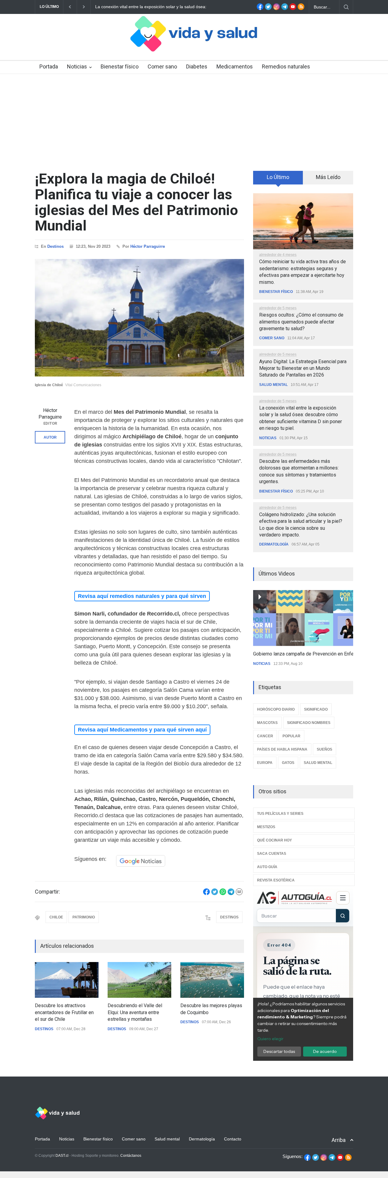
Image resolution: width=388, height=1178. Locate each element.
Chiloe (56, 917)
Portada (48, 66)
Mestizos (266, 827)
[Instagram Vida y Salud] (276, 8)
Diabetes (196, 66)
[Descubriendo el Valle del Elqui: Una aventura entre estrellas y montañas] (139, 980)
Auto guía (267, 867)
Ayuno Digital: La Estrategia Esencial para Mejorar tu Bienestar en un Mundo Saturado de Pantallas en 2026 (302, 368)
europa (265, 763)
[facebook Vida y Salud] (260, 8)
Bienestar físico (120, 66)
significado (316, 709)
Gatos (288, 763)
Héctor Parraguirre (147, 246)
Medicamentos (234, 66)
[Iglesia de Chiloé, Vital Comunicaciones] (139, 318)
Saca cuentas (271, 853)
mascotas (267, 723)
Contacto (232, 1139)
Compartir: (47, 891)
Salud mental (273, 385)
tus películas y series (280, 813)
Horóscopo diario (276, 709)
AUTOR (50, 437)
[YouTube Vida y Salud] (292, 8)
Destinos (55, 246)
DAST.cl (62, 1155)
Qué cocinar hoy (274, 840)
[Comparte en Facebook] (206, 893)
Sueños (324, 749)
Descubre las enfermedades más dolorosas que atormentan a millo (159, 6)
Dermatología (274, 544)
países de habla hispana (282, 749)
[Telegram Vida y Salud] (284, 8)
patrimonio (83, 917)
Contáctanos (130, 1155)
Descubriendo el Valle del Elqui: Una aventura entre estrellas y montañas (135, 1012)
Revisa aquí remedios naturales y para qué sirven (142, 596)
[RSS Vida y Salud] (301, 8)
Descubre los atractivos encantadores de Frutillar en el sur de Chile (64, 1012)
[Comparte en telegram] (231, 893)
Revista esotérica (276, 880)
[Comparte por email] (239, 893)
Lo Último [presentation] (278, 177)
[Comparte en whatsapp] (222, 893)
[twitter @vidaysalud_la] (268, 8)
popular (291, 736)
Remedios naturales (286, 66)
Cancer (265, 736)
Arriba (339, 1140)
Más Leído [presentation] (328, 177)
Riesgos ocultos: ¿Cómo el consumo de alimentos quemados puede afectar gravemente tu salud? (301, 321)
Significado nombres (308, 723)
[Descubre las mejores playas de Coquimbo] (212, 980)
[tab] (278, 179)
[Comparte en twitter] (214, 893)
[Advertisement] (194, 119)
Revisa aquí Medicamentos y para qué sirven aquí (142, 730)
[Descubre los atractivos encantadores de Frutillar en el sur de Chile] (67, 980)
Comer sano (162, 66)
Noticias (77, 66)
